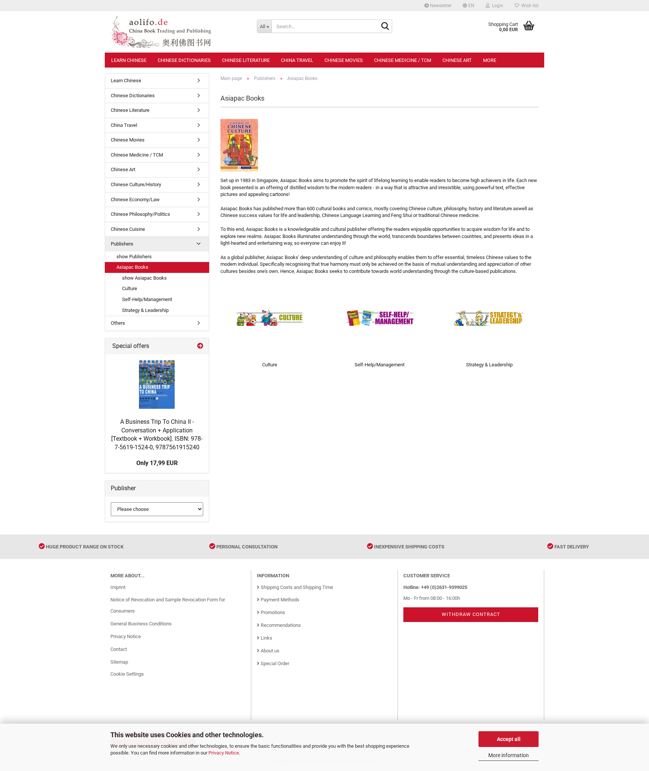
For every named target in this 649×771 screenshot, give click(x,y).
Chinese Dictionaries (184, 60)
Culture (129, 288)
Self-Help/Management (147, 299)
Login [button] (496, 5)
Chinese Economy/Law (135, 199)
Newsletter (440, 5)
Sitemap (119, 662)
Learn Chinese (128, 60)
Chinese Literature (246, 60)
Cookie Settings (127, 674)
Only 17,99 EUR (157, 463)
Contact (118, 649)
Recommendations (280, 625)
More (489, 60)
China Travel (297, 60)
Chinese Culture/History (136, 184)
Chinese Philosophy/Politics (140, 214)
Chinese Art (457, 60)
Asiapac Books (132, 267)
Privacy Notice (223, 753)
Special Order (274, 663)
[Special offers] (200, 346)
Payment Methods (279, 599)
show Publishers (134, 256)
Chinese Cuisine (128, 229)
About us (269, 651)
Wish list (529, 5)
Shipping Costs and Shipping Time (296, 587)
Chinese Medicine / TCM (402, 60)
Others (118, 323)
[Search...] (385, 26)
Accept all (509, 739)
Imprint (117, 587)
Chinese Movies (343, 60)
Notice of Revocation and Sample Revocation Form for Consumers (167, 605)
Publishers (122, 244)
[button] (468, 5)
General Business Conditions (141, 623)
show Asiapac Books (144, 278)
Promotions (272, 612)
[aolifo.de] (178, 32)
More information (508, 755)
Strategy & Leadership (145, 310)
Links (266, 638)
